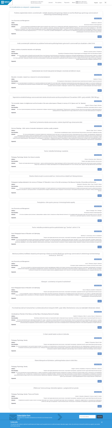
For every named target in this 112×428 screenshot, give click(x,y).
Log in (100, 2)
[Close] (102, 422)
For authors (58, 2)
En (105, 2)
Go (99, 36)
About (73, 2)
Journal (50, 2)
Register (96, 2)
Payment (66, 2)
